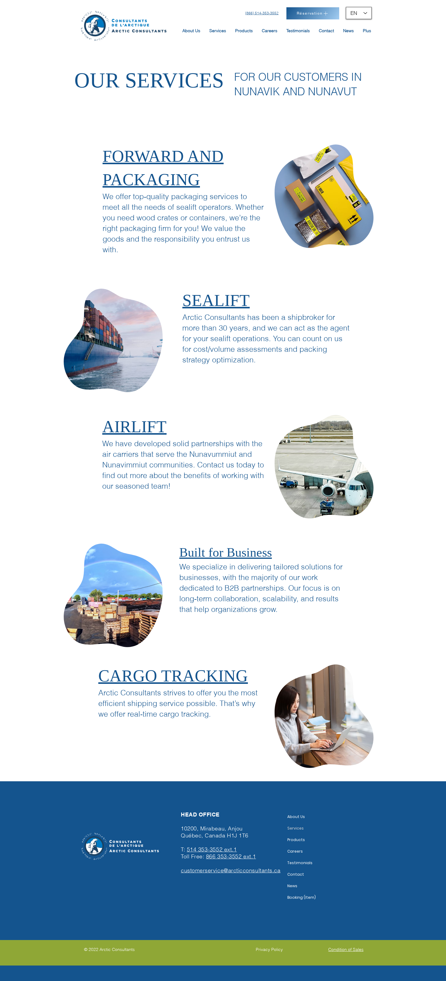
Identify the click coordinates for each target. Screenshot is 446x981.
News (292, 885)
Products (296, 839)
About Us (296, 816)
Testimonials (300, 862)
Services (295, 828)
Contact (295, 874)
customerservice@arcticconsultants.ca (230, 870)
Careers (295, 851)
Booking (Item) (301, 897)
